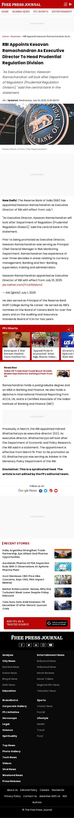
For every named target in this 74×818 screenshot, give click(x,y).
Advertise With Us (49, 796)
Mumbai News (21, 11)
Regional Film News (48, 685)
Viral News (9, 769)
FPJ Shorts (40, 11)
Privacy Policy (12, 796)
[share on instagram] (43, 645)
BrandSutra (10, 700)
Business (16, 36)
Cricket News (44, 706)
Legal (5, 724)
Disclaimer (58, 790)
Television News (46, 691)
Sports (41, 700)
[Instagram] (50, 490)
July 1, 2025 (28, 293)
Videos (6, 763)
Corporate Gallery (14, 706)
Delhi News (8, 685)
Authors (37, 802)
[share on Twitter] (29, 645)
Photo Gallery (11, 751)
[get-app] (70, 4)
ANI (4, 100)
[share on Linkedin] (36, 645)
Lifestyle (42, 718)
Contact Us (30, 796)
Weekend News (12, 775)
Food (40, 736)
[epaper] (65, 4)
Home (5, 11)
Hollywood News (46, 667)
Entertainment (62, 11)
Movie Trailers (45, 679)
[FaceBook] (40, 490)
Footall (41, 712)
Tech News (9, 757)
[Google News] (27, 490)
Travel (40, 730)
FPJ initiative (10, 712)
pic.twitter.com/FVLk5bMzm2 (22, 285)
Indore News (9, 673)
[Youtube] (56, 490)
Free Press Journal (21, 4)
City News (8, 661)
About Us (12, 790)
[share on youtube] (50, 645)
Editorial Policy (28, 790)
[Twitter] (45, 490)
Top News (8, 745)
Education (9, 691)
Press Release (11, 781)
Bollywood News (46, 661)
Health (41, 724)
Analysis (7, 655)
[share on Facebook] (21, 645)
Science (7, 730)
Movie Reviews (45, 673)
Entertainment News (50, 655)
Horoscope (9, 718)
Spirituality (9, 736)
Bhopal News (9, 679)
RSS (65, 796)
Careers (44, 790)
